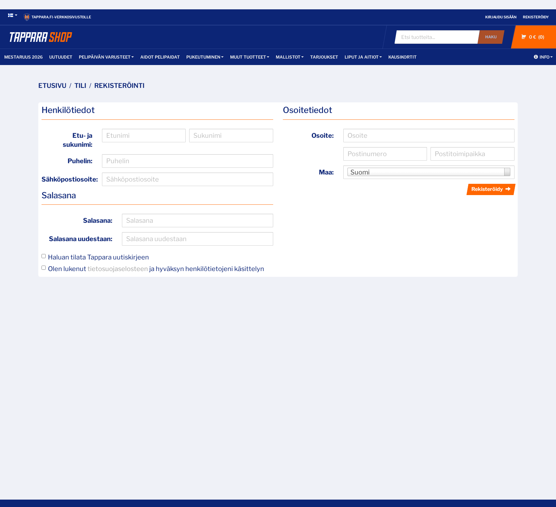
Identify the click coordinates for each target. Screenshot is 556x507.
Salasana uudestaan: (80, 239)
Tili (80, 85)
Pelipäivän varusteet (105, 57)
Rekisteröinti (119, 85)
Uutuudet (60, 57)
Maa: (326, 172)
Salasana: (97, 220)
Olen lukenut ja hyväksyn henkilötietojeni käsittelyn (156, 269)
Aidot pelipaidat (160, 57)
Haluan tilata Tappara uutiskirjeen (98, 257)
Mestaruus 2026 (23, 57)
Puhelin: (80, 161)
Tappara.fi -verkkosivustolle (61, 17)
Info (545, 57)
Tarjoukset (324, 57)
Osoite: (322, 135)
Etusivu (52, 85)
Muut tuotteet (248, 57)
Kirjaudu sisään (500, 17)
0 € (536, 37)
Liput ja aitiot (362, 57)
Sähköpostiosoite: (69, 179)
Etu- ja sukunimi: (77, 140)
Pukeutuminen (203, 57)
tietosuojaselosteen (118, 269)
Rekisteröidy (536, 17)
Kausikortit (402, 57)
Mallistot (288, 57)
